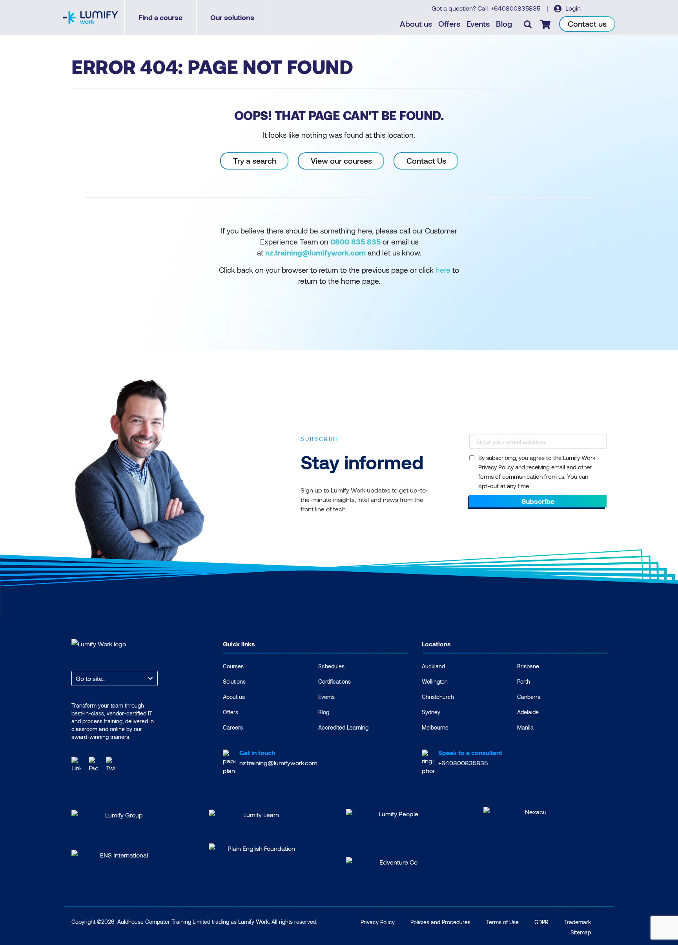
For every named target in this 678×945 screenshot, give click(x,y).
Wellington (435, 681)
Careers (233, 727)
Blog (504, 23)
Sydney (431, 712)
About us (416, 23)
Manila (525, 727)
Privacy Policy (378, 922)
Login (572, 8)
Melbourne (435, 727)
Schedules (331, 666)
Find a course (160, 17)
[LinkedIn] (76, 763)
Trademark (577, 922)
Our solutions (232, 17)
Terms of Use (502, 922)
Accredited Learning (343, 727)
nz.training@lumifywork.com (278, 762)
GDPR (541, 922)
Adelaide (528, 712)
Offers (449, 23)
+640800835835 (516, 8)
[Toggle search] (528, 24)
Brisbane (528, 666)
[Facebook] (93, 763)
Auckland (433, 666)
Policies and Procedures (440, 922)
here (443, 269)
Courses (233, 666)
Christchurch (438, 696)
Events (478, 23)
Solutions (234, 681)
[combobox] (76, 678)
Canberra (529, 696)
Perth (523, 681)
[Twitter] (110, 763)
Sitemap (580, 932)
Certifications (334, 681)
